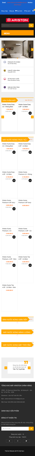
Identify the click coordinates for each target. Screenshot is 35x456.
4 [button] (17, 58)
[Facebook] (9, 440)
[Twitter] (26, 440)
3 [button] (15, 58)
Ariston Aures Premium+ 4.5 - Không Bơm (7, 230)
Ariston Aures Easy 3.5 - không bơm (8, 105)
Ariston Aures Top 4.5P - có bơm (24, 258)
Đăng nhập (4, 11)
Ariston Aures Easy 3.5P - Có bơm (24, 105)
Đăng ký (11, 11)
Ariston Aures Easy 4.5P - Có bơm (8, 173)
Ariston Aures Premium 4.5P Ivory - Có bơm (9, 201)
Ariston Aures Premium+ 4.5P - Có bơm (24, 230)
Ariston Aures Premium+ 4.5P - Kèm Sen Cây (9, 258)
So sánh (28, 11)
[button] (32, 49)
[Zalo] (18, 440)
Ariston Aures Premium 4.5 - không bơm (25, 173)
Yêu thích (19, 11)
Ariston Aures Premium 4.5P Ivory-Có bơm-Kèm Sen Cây (24, 201)
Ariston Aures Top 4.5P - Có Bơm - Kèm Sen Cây (9, 286)
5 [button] (19, 58)
